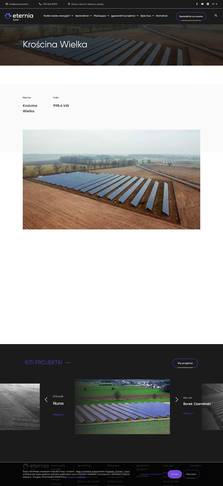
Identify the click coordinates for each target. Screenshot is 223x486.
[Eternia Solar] (19, 16)
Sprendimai (82, 15)
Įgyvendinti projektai (123, 15)
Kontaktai (161, 15)
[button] (35, 399)
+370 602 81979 (49, 4)
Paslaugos (100, 15)
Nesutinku (191, 474)
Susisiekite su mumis (191, 16)
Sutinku (174, 474)
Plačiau (57, 414)
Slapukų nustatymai (150, 474)
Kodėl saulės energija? (57, 15)
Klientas (27, 97)
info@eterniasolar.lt (18, 4)
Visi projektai (185, 363)
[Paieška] (215, 15)
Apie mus (145, 15)
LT (213, 4)
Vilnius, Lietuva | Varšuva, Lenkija (87, 4)
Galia (56, 97)
